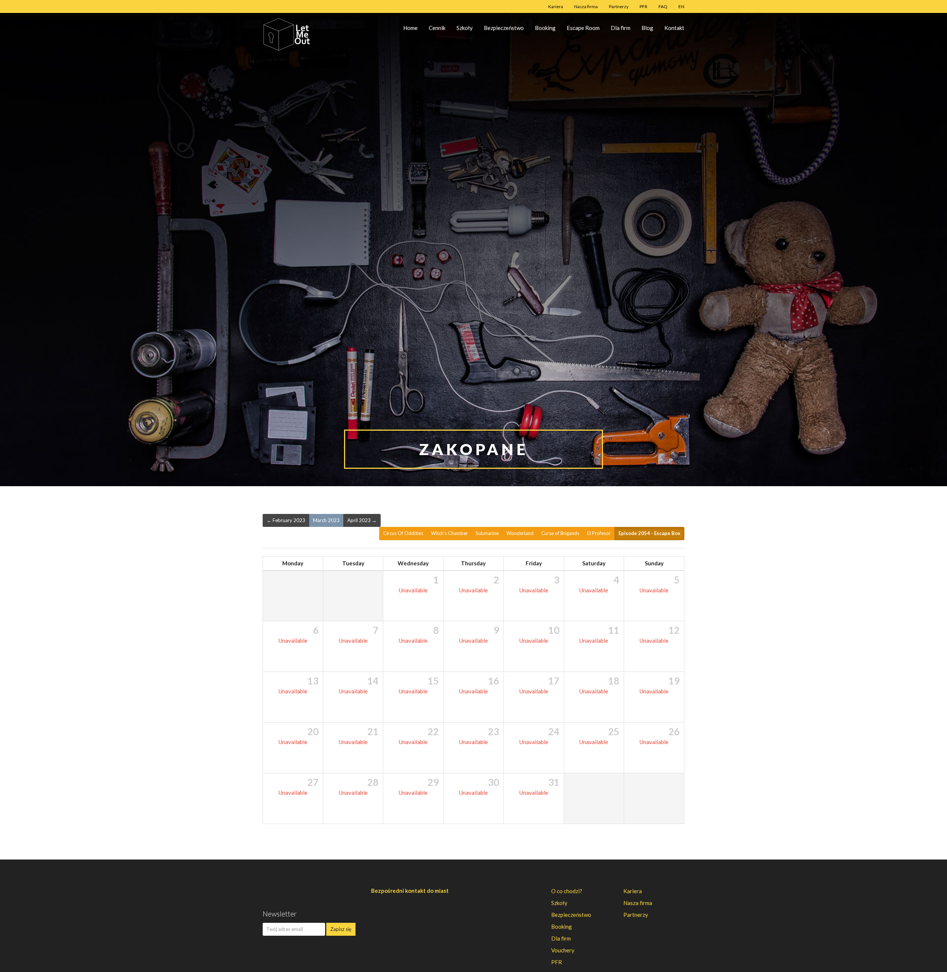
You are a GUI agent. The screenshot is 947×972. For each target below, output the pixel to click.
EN (681, 6)
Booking (545, 27)
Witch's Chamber (449, 533)
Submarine (487, 533)
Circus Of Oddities (403, 533)
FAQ (662, 6)
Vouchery (562, 950)
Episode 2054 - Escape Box (649, 533)
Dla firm (620, 27)
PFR (643, 6)
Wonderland (519, 533)
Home (410, 27)
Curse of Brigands (560, 533)
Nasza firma (586, 6)
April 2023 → (362, 520)
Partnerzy (618, 6)
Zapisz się (340, 929)
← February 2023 (286, 520)
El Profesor (599, 533)
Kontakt (674, 27)
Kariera (555, 6)
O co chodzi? (566, 891)
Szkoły (464, 27)
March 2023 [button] (326, 520)
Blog (647, 27)
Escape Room (583, 27)
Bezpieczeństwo (504, 27)
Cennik (437, 27)
